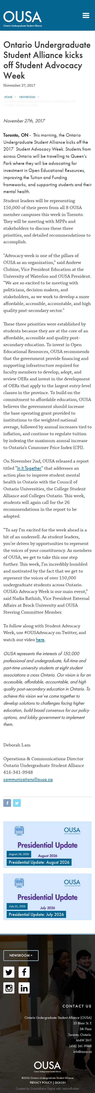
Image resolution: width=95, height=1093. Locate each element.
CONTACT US (77, 1006)
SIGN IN (60, 1083)
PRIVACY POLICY (41, 1083)
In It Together (29, 468)
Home (8, 97)
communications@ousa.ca (28, 779)
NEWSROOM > (21, 955)
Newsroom (27, 97)
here (40, 639)
